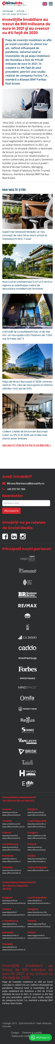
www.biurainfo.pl (35, 847)
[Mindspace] (27, 687)
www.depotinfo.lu (9, 924)
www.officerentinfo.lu (11, 849)
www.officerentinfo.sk (11, 873)
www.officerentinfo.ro (11, 861)
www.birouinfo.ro (9, 858)
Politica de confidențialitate (26, 1036)
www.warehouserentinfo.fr (13, 914)
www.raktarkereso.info (37, 912)
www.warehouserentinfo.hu (39, 914)
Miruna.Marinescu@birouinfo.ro (25, 483)
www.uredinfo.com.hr (11, 824)
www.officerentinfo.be (37, 815)
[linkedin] (15, 535)
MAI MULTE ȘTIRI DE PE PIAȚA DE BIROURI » (26, 445)
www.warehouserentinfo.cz (39, 903)
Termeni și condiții (32, 1032)
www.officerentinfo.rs (37, 861)
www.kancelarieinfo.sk (11, 870)
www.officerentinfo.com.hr (13, 826)
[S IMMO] (27, 730)
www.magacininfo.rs (36, 935)
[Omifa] (27, 698)
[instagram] (23, 535)
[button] (50, 4)
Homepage (7, 11)
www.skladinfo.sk (9, 947)
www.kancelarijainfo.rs (37, 858)
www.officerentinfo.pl (37, 849)
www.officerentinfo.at (11, 815)
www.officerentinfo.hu (37, 838)
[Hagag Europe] (27, 773)
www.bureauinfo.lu (10, 847)
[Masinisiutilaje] (27, 616)
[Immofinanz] (27, 678)
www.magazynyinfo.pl (37, 924)
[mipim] (27, 558)
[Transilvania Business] (27, 627)
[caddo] (27, 647)
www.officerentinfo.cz (37, 826)
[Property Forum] (27, 709)
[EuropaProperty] (27, 658)
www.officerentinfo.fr (11, 838)
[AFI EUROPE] (27, 741)
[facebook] (6, 535)
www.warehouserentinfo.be (14, 903)
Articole (20, 11)
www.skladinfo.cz (35, 900)
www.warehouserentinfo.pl (39, 926)
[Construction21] (27, 569)
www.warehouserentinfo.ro (13, 938)
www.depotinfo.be (10, 900)
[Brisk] (27, 751)
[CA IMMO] (27, 637)
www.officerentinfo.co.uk (38, 870)
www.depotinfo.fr (9, 912)
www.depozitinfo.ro (10, 935)
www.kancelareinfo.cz (37, 824)
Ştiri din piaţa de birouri (14, 14)
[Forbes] (27, 669)
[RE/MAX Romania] (27, 605)
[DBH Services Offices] (27, 784)
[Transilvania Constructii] (27, 762)
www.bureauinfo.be (36, 812)
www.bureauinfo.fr (10, 835)
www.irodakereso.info (37, 835)
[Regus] (27, 719)
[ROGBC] (27, 581)
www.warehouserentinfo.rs (39, 938)
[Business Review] (27, 594)
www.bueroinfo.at (9, 812)
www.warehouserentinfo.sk (13, 949)
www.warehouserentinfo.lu (13, 926)
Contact (15, 1032)
